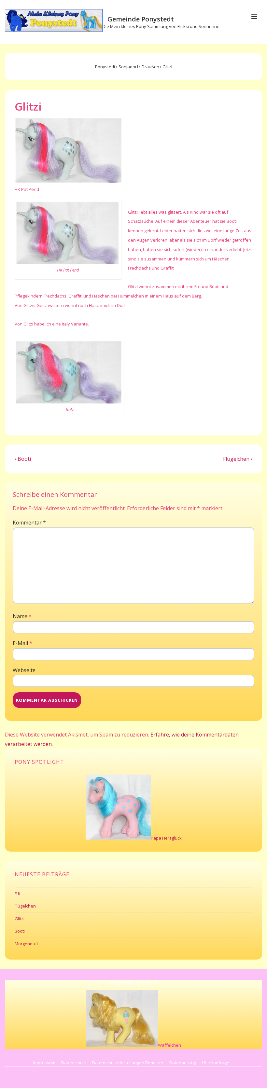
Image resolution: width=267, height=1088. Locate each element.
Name (20, 616)
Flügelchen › (237, 458)
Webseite (24, 670)
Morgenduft (26, 944)
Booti (20, 931)
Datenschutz (73, 1063)
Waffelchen (169, 1045)
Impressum (44, 1063)
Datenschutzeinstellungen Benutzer (127, 1063)
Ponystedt (105, 67)
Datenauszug (182, 1063)
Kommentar (29, 522)
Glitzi (19, 919)
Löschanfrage (215, 1063)
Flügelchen (25, 906)
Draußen (150, 67)
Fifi (17, 893)
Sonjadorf (128, 67)
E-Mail (20, 643)
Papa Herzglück (166, 838)
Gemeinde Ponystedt (140, 19)
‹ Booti (23, 458)
